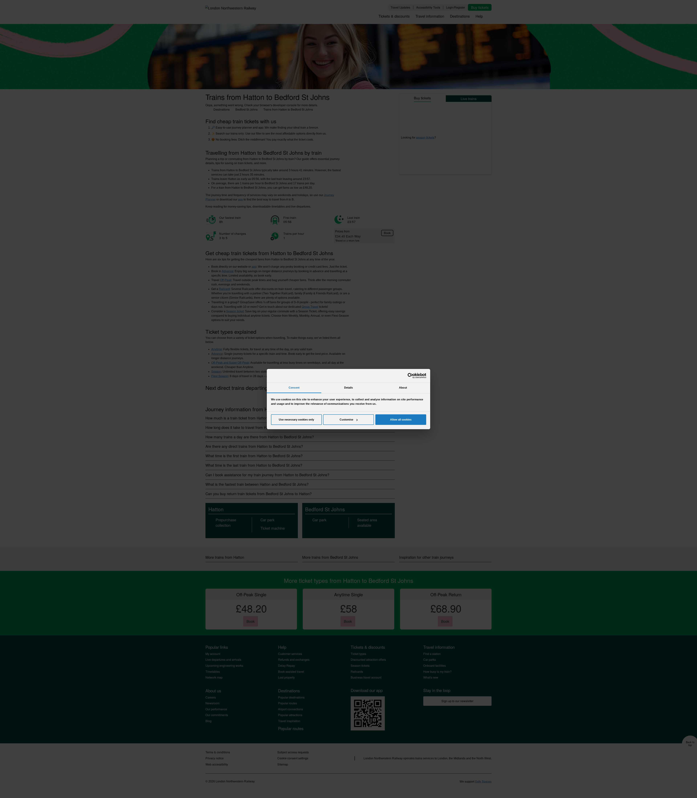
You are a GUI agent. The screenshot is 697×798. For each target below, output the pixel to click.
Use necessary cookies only (296, 419)
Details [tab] (348, 387)
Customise (346, 419)
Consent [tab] (294, 387)
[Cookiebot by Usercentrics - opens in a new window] (410, 375)
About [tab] (403, 387)
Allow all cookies (400, 419)
